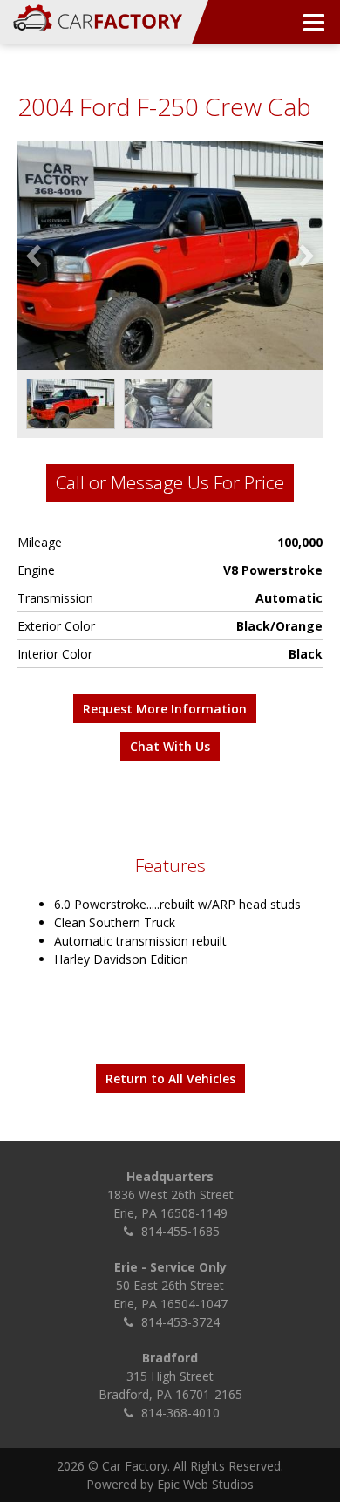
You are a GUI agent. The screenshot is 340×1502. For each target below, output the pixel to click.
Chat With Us (170, 746)
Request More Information (165, 708)
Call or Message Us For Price (170, 482)
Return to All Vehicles (170, 1078)
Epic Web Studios (205, 1484)
